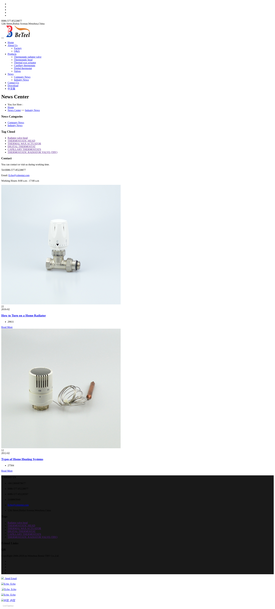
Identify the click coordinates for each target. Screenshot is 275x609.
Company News (22, 77)
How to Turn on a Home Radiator (23, 315)
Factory (18, 48)
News (11, 74)
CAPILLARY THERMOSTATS (24, 149)
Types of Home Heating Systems (22, 459)
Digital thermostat (23, 68)
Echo (12, 584)
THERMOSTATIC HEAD (21, 140)
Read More (7, 327)
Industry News (21, 79)
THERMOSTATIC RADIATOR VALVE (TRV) (32, 152)
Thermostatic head (23, 59)
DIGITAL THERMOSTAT (21, 146)
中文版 (11, 88)
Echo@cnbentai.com (18, 175)
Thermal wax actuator (25, 62)
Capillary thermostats (24, 65)
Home (11, 42)
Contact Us (13, 82)
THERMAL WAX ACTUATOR (24, 143)
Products (12, 54)
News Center (14, 110)
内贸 (12, 600)
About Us (13, 45)
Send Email (10, 578)
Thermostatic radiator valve (27, 56)
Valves (17, 71)
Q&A (17, 51)
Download (13, 85)
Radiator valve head (18, 138)
